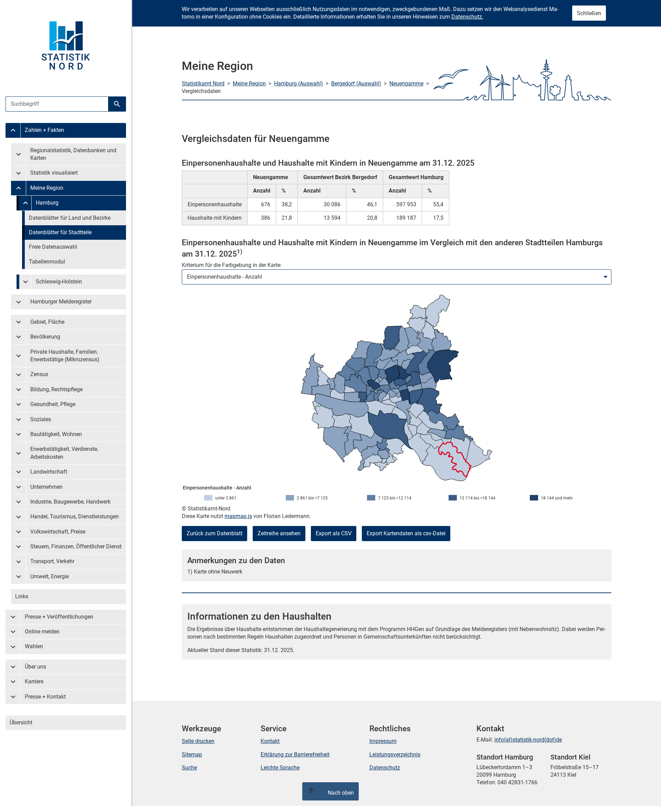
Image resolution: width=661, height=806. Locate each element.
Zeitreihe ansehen (279, 533)
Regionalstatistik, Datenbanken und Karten (73, 154)
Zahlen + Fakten (44, 130)
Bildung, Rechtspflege (56, 389)
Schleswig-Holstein (59, 281)
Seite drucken (198, 741)
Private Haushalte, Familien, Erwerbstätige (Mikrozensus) (64, 356)
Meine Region (46, 188)
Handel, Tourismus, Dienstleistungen (74, 516)
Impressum (383, 741)
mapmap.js (238, 516)
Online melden (42, 631)
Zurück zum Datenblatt (214, 533)
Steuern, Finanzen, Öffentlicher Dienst (76, 546)
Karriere (34, 681)
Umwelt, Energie (49, 576)
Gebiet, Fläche (47, 322)
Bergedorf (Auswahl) (356, 83)
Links (21, 596)
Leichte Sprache (280, 767)
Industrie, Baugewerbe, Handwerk (70, 501)
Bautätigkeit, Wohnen (56, 434)
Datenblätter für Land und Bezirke (70, 218)
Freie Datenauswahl (53, 247)
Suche (189, 767)
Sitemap (192, 754)
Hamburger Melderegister (61, 301)
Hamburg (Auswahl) (298, 83)
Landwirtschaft (48, 471)
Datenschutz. (467, 16)
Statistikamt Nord (203, 83)
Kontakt (270, 741)
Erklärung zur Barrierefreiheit (295, 754)
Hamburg (47, 202)
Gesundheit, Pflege (52, 404)
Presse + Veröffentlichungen (59, 616)
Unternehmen (46, 487)
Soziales (40, 419)
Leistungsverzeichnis (394, 754)
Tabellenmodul (47, 261)
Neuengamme (406, 83)
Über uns (35, 666)
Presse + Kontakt (45, 696)
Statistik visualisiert (54, 172)
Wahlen (34, 646)
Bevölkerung (45, 336)
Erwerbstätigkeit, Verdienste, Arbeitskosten (64, 453)
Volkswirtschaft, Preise (57, 531)
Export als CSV (334, 533)
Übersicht (21, 722)
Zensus (39, 374)
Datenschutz (384, 767)
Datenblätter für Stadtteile (60, 232)
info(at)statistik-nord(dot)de (528, 739)
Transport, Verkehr (52, 561)
